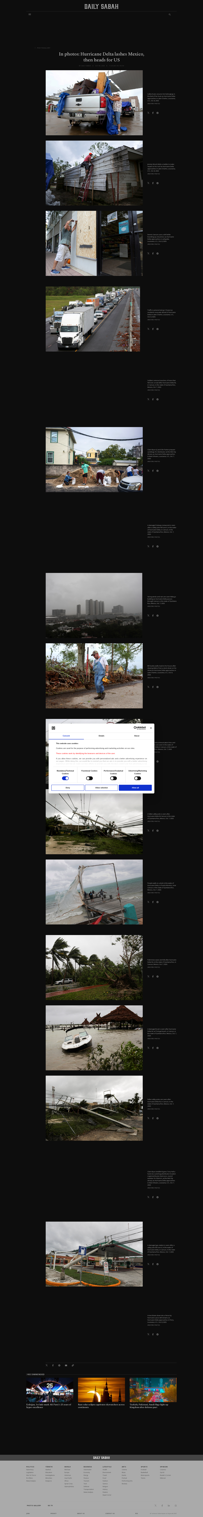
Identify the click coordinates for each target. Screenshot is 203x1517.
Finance (86, 1478)
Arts (124, 1467)
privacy (54, 1513)
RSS (136, 1513)
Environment (107, 1472)
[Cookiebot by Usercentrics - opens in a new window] (135, 728)
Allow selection (101, 788)
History (105, 1489)
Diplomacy (29, 1470)
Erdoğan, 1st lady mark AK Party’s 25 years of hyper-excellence (48, 1406)
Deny (68, 788)
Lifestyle (107, 1467)
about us (81, 1513)
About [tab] (136, 736)
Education (48, 1472)
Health (105, 1470)
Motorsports (145, 1475)
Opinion (164, 1467)
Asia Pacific (68, 1478)
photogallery (43, 48)
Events (124, 1475)
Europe (66, 1472)
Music (124, 1472)
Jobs (28, 1513)
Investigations (50, 1475)
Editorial (163, 1478)
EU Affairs (29, 1478)
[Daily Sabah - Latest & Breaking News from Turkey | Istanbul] (101, 6)
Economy (87, 1472)
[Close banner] (151, 728)
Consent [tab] (66, 736)
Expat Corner (107, 1495)
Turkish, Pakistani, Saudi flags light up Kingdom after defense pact (149, 1406)
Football (143, 1470)
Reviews (124, 1484)
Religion (105, 1487)
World (67, 1467)
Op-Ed (162, 1472)
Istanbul (48, 1470)
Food (104, 1478)
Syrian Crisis (68, 1484)
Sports (144, 1467)
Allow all (135, 788)
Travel (105, 1475)
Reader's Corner (165, 1475)
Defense (86, 1487)
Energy (86, 1475)
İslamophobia (69, 1487)
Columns (163, 1470)
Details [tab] (101, 736)
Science (105, 1484)
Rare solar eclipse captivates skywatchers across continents (101, 1406)
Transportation (89, 1489)
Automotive (87, 1470)
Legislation (29, 1472)
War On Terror (31, 1475)
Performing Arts (127, 1481)
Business (88, 1467)
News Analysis (31, 1481)
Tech (85, 1484)
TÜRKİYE (49, 1467)
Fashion (105, 1481)
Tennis (143, 1478)
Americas (67, 1475)
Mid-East (67, 1470)
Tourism (86, 1481)
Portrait (124, 1478)
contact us (110, 1513)
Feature (105, 1492)
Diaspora (48, 1481)
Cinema (124, 1470)
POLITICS (30, 1467)
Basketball (144, 1472)
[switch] (89, 778)
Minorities (48, 1478)
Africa (66, 1481)
